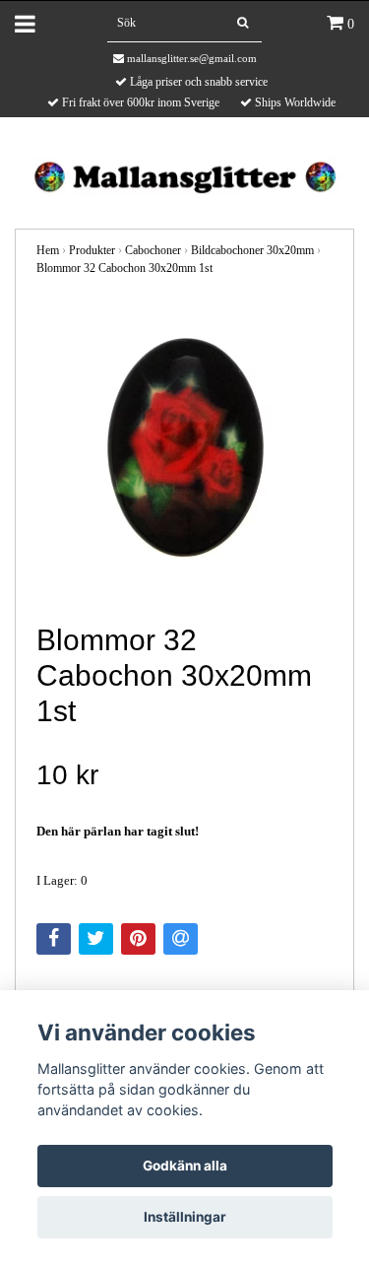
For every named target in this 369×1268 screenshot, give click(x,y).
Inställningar (185, 1217)
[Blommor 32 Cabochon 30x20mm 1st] (184, 450)
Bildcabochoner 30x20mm (252, 250)
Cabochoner (153, 250)
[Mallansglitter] (184, 174)
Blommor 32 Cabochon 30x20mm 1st (124, 268)
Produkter (92, 250)
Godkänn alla (185, 1165)
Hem (47, 250)
